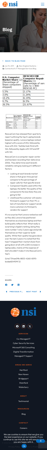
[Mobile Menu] (42, 4)
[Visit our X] (29, 326)
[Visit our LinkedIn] (23, 326)
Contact (23, 423)
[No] (40, 441)
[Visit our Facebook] (17, 326)
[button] (6, 285)
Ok (24, 446)
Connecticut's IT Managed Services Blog (20, 68)
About (23, 396)
